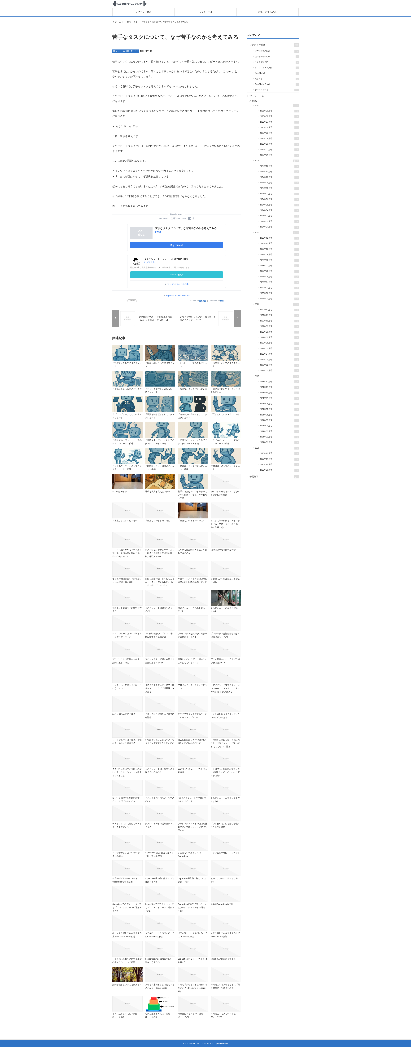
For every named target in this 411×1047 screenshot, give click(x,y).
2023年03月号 (279, 288)
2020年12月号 (279, 453)
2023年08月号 (279, 260)
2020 (276, 448)
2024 (276, 161)
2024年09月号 (279, 183)
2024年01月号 (279, 227)
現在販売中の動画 (276, 56)
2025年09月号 (279, 111)
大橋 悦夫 (202, 301)
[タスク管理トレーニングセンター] (129, 6)
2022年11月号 (279, 315)
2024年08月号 (279, 188)
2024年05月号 (279, 205)
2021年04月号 (279, 426)
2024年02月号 (279, 221)
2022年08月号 (279, 332)
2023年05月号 (279, 277)
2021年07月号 (279, 409)
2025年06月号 (279, 127)
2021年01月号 (279, 442)
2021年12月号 (279, 381)
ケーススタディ (276, 90)
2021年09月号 (279, 398)
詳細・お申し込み (267, 12)
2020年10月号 (279, 464)
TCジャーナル (205, 12)
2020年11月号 (279, 459)
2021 (276, 376)
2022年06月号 (279, 343)
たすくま (276, 79)
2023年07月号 (279, 265)
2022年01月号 (279, 370)
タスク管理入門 (276, 62)
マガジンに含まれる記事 (177, 284)
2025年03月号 (279, 144)
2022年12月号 (279, 310)
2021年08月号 (279, 404)
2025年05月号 (279, 133)
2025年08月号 (279, 116)
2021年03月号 (279, 431)
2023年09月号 (279, 254)
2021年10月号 (279, 393)
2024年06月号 (279, 199)
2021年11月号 (279, 387)
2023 (276, 232)
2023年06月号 (279, 271)
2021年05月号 (279, 420)
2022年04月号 (279, 354)
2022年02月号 (279, 365)
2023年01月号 (279, 299)
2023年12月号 (279, 238)
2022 (276, 304)
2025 (276, 105)
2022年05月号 (279, 348)
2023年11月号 (279, 243)
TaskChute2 (276, 73)
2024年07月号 (279, 194)
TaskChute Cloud (276, 84)
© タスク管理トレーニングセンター (197, 1044)
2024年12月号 (279, 166)
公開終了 (273, 476)
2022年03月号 (279, 359)
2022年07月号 (279, 337)
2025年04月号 (279, 138)
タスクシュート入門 (276, 68)
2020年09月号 (279, 470)
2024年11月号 (132, 51)
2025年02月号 (279, 149)
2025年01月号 (279, 155)
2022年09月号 (279, 326)
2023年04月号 (279, 282)
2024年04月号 (279, 210)
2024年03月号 (279, 216)
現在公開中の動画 (276, 51)
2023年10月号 (279, 249)
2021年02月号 (279, 437)
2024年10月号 (279, 177)
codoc (222, 301)
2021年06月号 (279, 415)
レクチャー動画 (143, 12)
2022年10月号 (279, 321)
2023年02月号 (279, 293)
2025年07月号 (279, 122)
